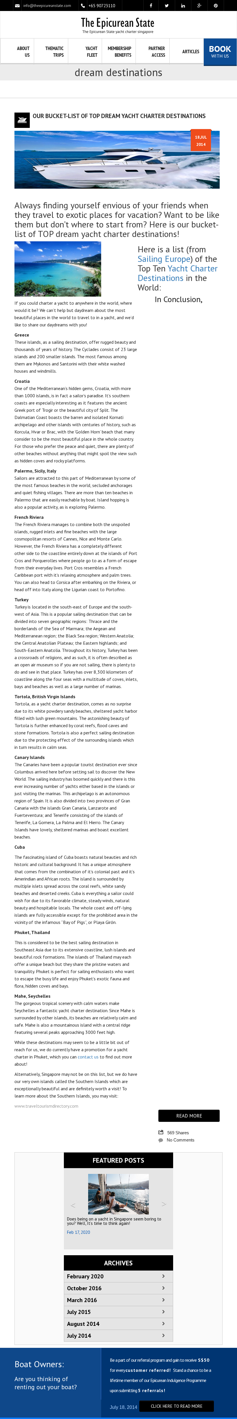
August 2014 (83, 1324)
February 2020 (85, 1276)
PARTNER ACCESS (157, 51)
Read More (189, 1116)
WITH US (220, 52)
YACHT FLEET (91, 51)
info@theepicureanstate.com (47, 5)
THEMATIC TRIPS (54, 51)
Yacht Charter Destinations (178, 272)
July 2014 (79, 1335)
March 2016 (82, 1300)
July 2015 (79, 1312)
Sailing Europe (164, 258)
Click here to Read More (177, 1406)
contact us (88, 1057)
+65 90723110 (101, 5)
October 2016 (84, 1288)
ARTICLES (190, 51)
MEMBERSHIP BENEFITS (119, 51)
